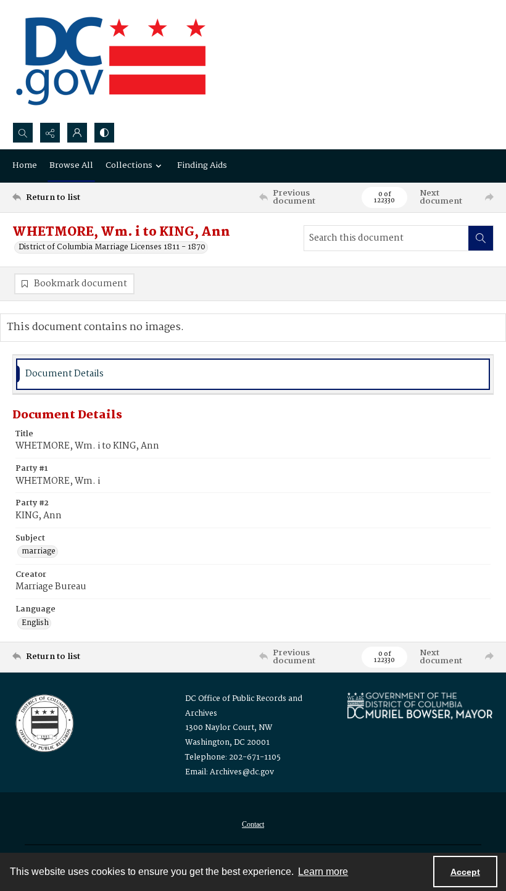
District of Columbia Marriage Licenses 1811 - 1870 (112, 247)
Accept (465, 872)
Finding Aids (202, 165)
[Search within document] (480, 238)
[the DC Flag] (111, 61)
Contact (253, 824)
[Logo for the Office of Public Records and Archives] (43, 722)
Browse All (71, 165)
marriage (39, 551)
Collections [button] (129, 165)
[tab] (253, 374)
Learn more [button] (323, 871)
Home (24, 165)
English (35, 623)
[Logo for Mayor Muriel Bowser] (420, 705)
